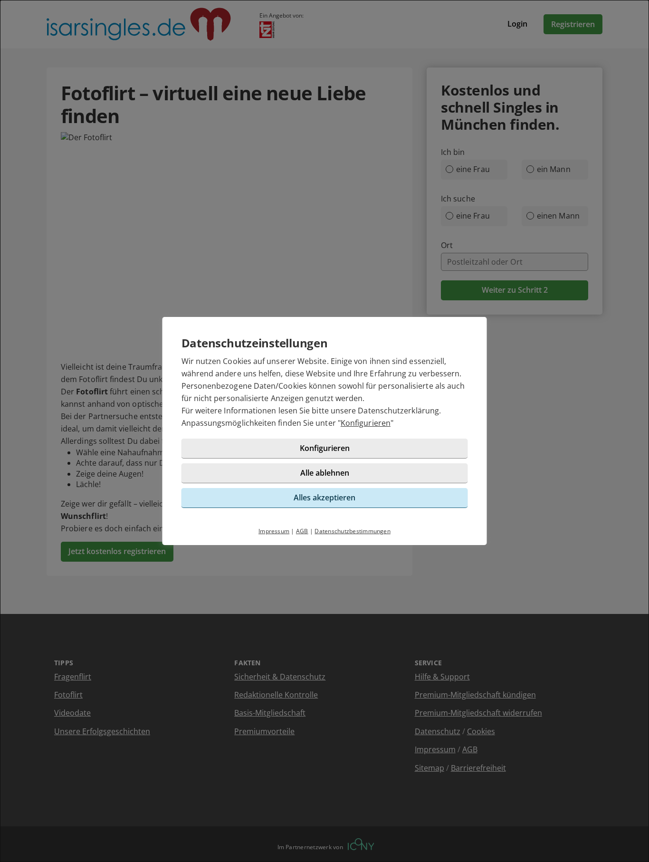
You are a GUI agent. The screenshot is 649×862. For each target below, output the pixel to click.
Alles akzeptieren (324, 497)
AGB (302, 531)
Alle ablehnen (324, 473)
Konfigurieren (366, 423)
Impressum (273, 531)
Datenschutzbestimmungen (353, 531)
